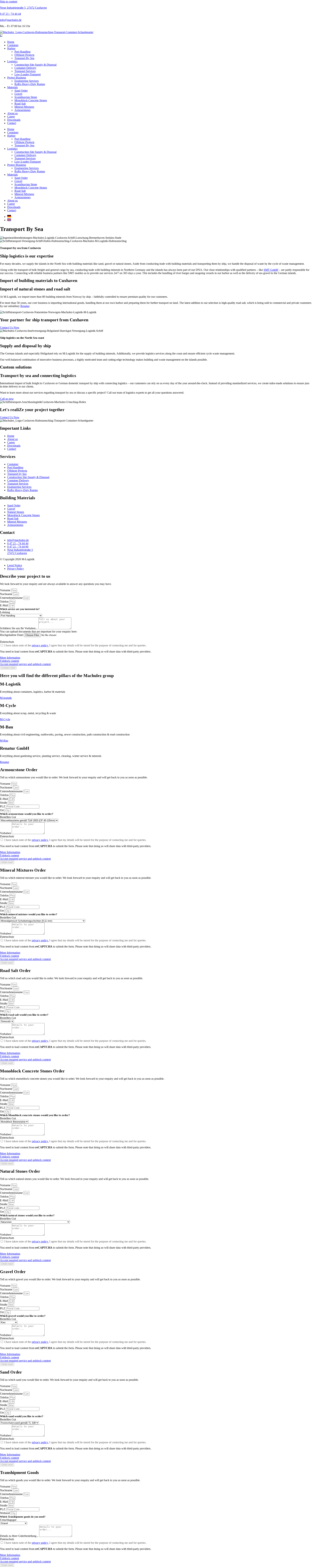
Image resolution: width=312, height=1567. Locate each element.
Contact (11, 123)
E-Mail (4, 605)
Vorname (5, 590)
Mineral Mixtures (24, 106)
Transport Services (25, 71)
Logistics (12, 61)
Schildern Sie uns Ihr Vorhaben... (19, 628)
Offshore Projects (24, 54)
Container (12, 45)
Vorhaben (6, 833)
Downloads (13, 119)
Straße (4, 802)
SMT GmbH (271, 269)
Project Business (16, 77)
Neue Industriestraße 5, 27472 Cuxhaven (23, 7)
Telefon (4, 601)
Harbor (11, 48)
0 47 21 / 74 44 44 (10, 13)
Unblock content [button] (9, 660)
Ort (2, 810)
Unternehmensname (11, 597)
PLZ (3, 806)
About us (12, 113)
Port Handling (22, 51)
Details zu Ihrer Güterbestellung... (19, 1535)
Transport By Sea (24, 58)
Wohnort (5, 1513)
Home (10, 41)
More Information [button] (10, 657)
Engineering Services (26, 80)
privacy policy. (40, 645)
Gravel (18, 93)
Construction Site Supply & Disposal (35, 64)
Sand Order (21, 90)
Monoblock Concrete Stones (30, 100)
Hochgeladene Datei (12, 634)
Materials (12, 87)
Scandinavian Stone (25, 97)
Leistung (5, 612)
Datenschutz (7, 641)
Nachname (6, 594)
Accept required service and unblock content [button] (25, 664)
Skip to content (8, 1)
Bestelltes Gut (8, 817)
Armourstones (22, 110)
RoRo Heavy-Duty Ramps (29, 84)
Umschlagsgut (8, 1519)
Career (11, 116)
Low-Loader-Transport (27, 74)
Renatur (24, 306)
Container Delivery (25, 67)
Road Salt (20, 103)
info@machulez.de (10, 19)
